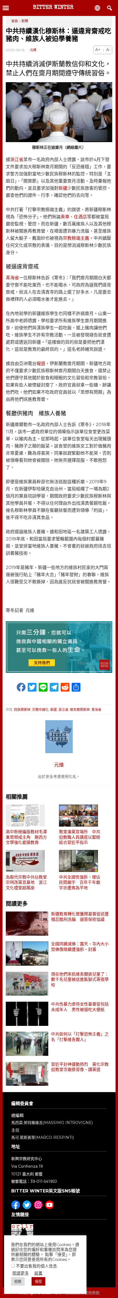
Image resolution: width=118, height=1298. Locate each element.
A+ (97, 49)
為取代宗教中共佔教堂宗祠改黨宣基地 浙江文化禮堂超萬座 (26, 882)
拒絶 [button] (17, 1281)
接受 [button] (38, 1281)
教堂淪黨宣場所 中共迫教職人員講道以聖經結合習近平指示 (79, 837)
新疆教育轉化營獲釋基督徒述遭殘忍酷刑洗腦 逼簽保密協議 (80, 917)
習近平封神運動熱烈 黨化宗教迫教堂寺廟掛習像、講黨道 (80, 1067)
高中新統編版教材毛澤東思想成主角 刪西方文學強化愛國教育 (26, 837)
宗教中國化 (40, 710)
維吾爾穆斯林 (80, 710)
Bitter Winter (53, 7)
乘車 (65, 216)
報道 (40, 363)
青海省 (12, 277)
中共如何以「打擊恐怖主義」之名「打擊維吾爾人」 (80, 1037)
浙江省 (16, 159)
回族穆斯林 (22, 710)
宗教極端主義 (76, 238)
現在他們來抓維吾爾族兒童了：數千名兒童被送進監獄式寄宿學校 (80, 979)
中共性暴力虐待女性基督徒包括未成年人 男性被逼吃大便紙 (80, 1007)
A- (108, 49)
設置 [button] (38, 1273)
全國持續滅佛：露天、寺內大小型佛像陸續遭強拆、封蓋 (80, 946)
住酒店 (80, 216)
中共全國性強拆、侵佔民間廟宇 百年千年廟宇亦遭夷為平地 (79, 882)
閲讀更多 (20, 1273)
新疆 (62, 188)
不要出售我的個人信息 (36, 1266)
